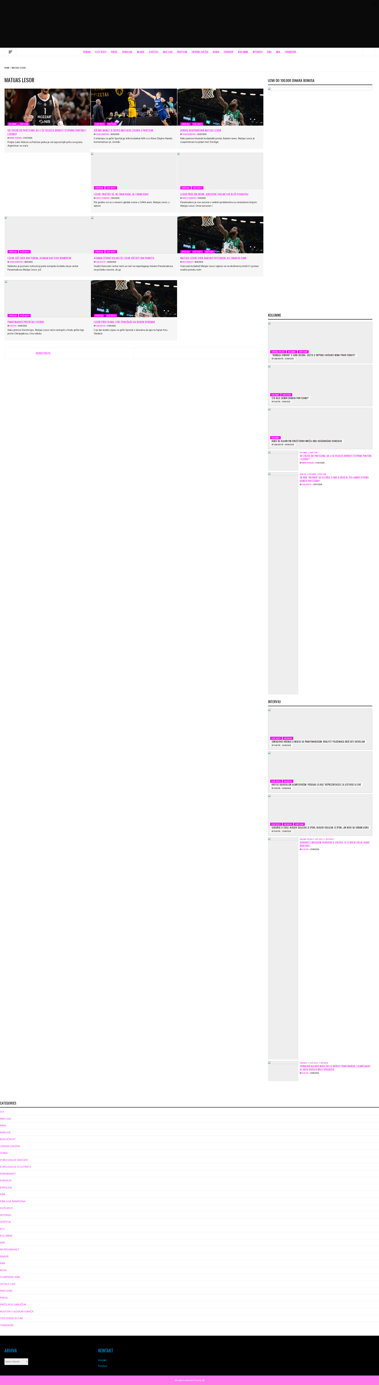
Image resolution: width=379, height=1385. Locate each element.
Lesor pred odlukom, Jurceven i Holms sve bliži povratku (214, 194)
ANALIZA (303, 474)
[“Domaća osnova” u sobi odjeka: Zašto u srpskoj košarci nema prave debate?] (320, 342)
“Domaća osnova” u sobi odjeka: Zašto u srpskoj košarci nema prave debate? (313, 355)
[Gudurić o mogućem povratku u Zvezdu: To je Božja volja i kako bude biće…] (283, 948)
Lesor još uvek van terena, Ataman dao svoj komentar (39, 258)
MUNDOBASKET (9, 1249)
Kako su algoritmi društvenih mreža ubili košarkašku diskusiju (307, 441)
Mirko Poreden (16, 138)
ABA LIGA (168, 52)
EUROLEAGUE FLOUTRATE (15, 1166)
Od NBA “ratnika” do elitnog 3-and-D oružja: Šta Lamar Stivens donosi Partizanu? (334, 479)
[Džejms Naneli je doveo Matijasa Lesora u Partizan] (134, 107)
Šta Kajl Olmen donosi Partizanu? (290, 398)
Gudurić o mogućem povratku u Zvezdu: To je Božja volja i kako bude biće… (335, 844)
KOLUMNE (243, 52)
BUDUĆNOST (8, 1139)
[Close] (374, 4)
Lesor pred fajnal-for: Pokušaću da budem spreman (124, 322)
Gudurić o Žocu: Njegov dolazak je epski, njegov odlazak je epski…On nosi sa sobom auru (320, 827)
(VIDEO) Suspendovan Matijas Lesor (200, 130)
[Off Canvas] (10, 52)
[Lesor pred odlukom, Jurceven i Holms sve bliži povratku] (220, 170)
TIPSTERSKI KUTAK (11, 1318)
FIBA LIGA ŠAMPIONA (12, 1201)
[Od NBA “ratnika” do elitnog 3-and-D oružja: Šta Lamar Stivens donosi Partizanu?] (283, 583)
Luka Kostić (101, 262)
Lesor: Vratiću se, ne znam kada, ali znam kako (121, 194)
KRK (2, 1242)
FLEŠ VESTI (100, 52)
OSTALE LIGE (7, 1283)
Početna (102, 1365)
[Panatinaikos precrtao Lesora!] (48, 298)
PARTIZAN (182, 52)
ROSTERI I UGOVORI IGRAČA (16, 1311)
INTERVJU (258, 52)
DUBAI (216, 52)
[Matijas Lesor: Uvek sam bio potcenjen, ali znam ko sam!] (220, 234)
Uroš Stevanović (103, 198)
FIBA (269, 52)
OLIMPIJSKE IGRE (10, 1276)
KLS (2, 1228)
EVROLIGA (127, 52)
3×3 (2, 1111)
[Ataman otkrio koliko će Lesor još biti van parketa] (134, 234)
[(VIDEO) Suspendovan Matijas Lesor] (220, 107)
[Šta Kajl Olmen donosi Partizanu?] (320, 385)
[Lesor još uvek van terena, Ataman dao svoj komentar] (48, 234)
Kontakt (102, 1360)
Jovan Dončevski (102, 134)
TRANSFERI (290, 52)
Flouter (13, 325)
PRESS (114, 52)
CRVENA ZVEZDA (200, 52)
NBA (278, 52)
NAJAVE (140, 52)
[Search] (369, 52)
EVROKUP (229, 52)
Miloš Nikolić (188, 262)
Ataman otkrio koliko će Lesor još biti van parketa (124, 258)
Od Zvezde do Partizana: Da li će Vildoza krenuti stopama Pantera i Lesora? (47, 132)
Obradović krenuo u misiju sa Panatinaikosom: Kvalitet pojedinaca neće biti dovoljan (318, 741)
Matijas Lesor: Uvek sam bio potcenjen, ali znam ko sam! (213, 258)
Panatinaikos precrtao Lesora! (26, 322)
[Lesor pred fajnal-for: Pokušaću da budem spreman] (134, 298)
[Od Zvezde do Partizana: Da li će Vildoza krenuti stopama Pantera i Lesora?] (48, 107)
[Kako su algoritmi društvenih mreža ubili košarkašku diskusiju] (320, 428)
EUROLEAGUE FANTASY (14, 1159)
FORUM (87, 52)
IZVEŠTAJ (153, 52)
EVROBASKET (8, 1173)
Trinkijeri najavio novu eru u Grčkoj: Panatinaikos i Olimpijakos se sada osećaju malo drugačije (335, 1067)
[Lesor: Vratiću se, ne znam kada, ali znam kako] (134, 170)
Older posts (43, 353)
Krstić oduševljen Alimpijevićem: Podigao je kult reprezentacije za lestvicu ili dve (316, 784)
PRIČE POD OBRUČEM (13, 1304)
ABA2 (3, 1125)
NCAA (3, 1270)
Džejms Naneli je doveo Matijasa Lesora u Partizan (123, 130)
